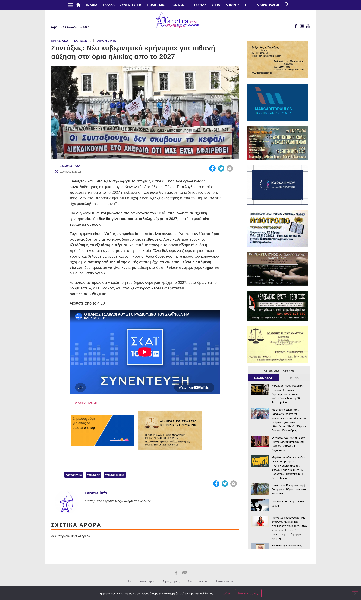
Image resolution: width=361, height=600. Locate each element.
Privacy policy (248, 593)
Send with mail (230, 168)
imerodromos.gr (83, 402)
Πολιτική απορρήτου (141, 581)
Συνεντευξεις (131, 5)
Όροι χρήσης (171, 581)
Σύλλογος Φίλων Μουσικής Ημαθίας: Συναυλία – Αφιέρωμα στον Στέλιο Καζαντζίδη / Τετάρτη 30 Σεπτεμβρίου (288, 394)
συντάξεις (94, 474)
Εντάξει (224, 593)
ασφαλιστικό (74, 474)
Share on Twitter (221, 168)
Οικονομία (106, 40)
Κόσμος (178, 5)
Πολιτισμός (156, 5)
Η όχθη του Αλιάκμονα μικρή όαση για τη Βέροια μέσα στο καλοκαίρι (289, 489)
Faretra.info (69, 166)
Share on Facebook (212, 168)
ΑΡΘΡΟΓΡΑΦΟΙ (268, 5)
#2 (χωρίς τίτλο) (79, 5)
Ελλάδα (109, 5)
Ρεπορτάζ (198, 5)
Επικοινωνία (224, 581)
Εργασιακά (59, 40)
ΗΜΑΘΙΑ (91, 5)
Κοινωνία (82, 40)
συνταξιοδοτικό (115, 474)
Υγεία (216, 5)
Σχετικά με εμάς (198, 581)
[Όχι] (355, 593)
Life (248, 5)
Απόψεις (232, 5)
